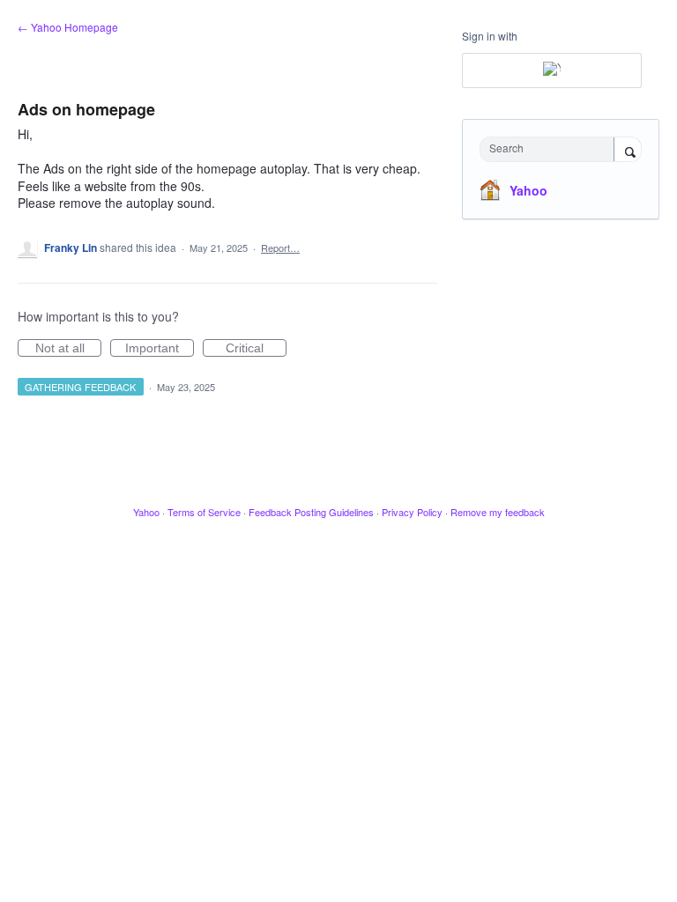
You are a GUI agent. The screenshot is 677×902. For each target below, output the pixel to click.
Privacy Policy (412, 512)
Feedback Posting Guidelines (311, 512)
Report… (280, 247)
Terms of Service (204, 512)
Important (159, 349)
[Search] (628, 151)
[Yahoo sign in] (552, 70)
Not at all (68, 349)
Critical (256, 349)
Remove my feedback (497, 512)
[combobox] (551, 149)
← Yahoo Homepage (68, 26)
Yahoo (528, 190)
